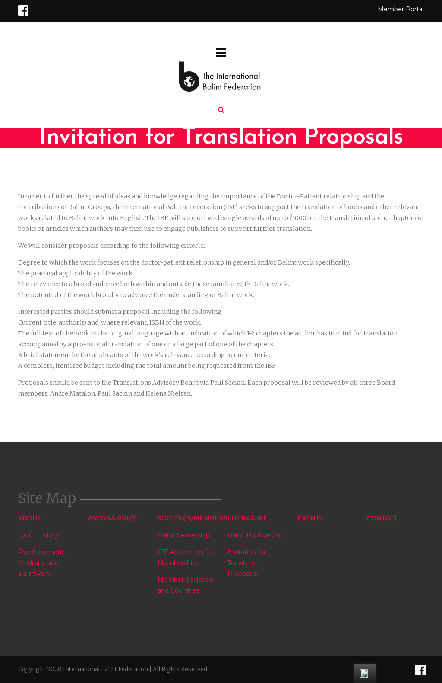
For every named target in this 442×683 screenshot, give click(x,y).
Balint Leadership (184, 535)
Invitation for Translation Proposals (246, 563)
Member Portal (401, 9)
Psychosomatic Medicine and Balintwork (41, 563)
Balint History (38, 535)
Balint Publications (255, 535)
